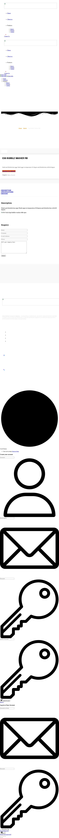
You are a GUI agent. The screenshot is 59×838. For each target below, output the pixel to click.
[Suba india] (3, 74)
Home (20, 128)
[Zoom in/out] (0, 836)
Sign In (2, 702)
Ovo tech (13, 175)
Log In (3, 833)
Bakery (25, 128)
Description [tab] (6, 190)
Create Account (6, 700)
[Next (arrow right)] (2, 837)
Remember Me (5, 829)
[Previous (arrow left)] (0, 837)
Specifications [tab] (7, 192)
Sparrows (45, 385)
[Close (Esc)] (5, 836)
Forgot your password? (5, 834)
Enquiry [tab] (4, 193)
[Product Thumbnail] (4, 151)
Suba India (22, 385)
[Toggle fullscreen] (2, 836)
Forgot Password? (4, 830)
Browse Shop (15, 451)
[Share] (3, 836)
